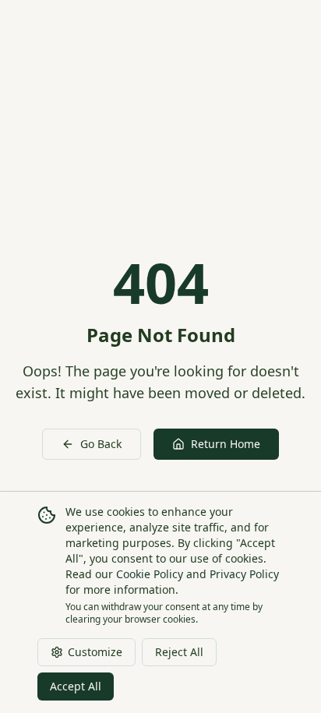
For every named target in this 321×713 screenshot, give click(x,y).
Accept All (75, 686)
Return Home (225, 443)
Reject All (179, 651)
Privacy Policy (244, 574)
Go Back (101, 443)
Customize (95, 651)
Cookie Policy (149, 574)
